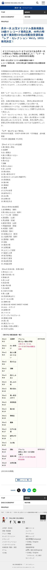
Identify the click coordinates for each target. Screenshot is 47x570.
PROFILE (4, 22)
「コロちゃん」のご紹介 (34, 555)
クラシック (6, 539)
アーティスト (30, 533)
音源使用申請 (30, 547)
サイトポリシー (30, 564)
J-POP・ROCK (7, 528)
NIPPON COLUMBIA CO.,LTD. (12, 3)
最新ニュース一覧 (23, 480)
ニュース (28, 531)
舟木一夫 (9, 512)
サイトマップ (30, 558)
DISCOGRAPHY (7, 17)
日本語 (29, 542)
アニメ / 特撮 (6, 533)
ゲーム (4, 550)
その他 (4, 553)
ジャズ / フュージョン (9, 542)
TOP (3, 12)
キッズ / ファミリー (8, 536)
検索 (37, 3)
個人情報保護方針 (17, 564)
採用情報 (28, 544)
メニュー (43, 3)
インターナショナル (8, 544)
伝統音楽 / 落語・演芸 (9, 547)
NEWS (27, 12)
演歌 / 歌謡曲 (6, 531)
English (35, 542)
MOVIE (27, 17)
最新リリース (30, 528)
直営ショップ (30, 536)
